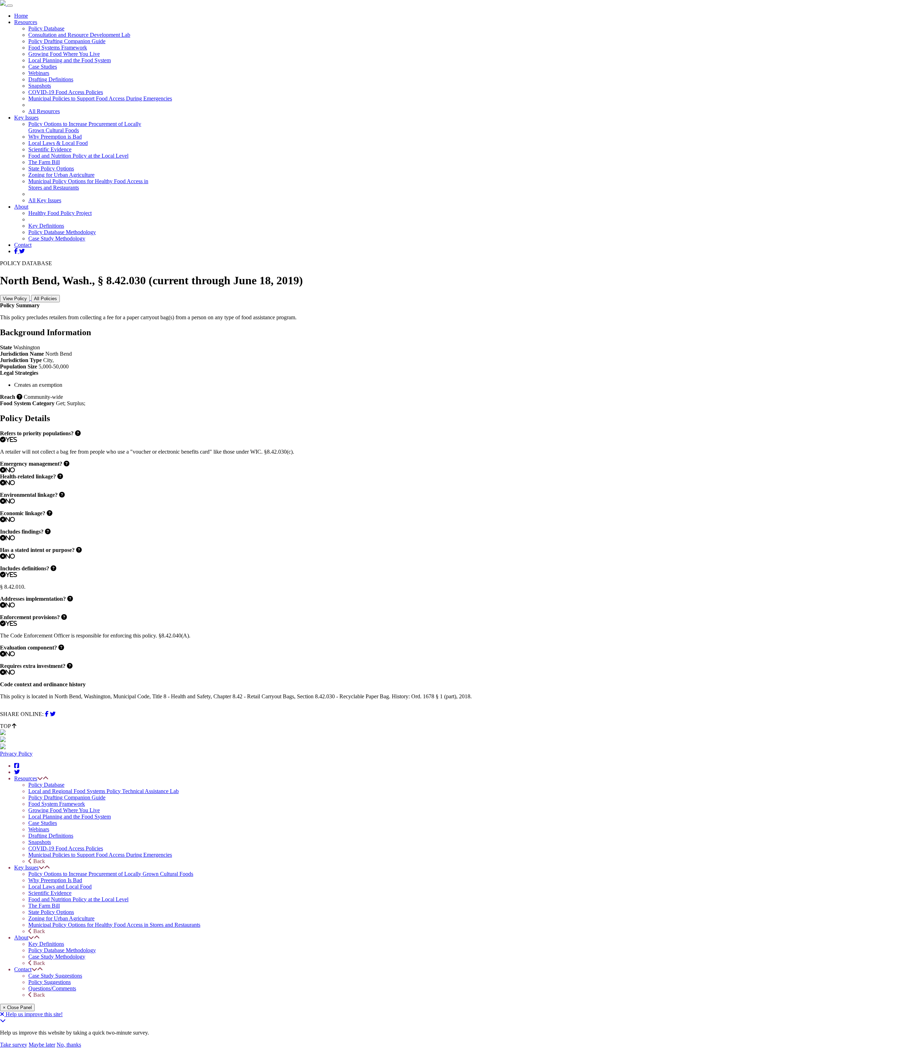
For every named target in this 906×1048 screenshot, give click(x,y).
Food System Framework (56, 804)
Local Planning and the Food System (69, 60)
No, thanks (69, 1045)
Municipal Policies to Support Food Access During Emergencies (100, 98)
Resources (25, 22)
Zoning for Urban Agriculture (61, 175)
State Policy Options (51, 168)
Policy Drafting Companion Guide (66, 41)
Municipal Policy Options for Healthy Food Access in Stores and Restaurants (114, 925)
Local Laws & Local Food (58, 143)
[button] (40, 778)
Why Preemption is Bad (55, 137)
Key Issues (26, 118)
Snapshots (39, 86)
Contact (22, 245)
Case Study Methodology (56, 238)
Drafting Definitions (50, 79)
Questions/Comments (52, 988)
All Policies (45, 298)
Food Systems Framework (57, 48)
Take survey (13, 1045)
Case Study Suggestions (55, 976)
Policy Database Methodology (62, 232)
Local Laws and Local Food (60, 887)
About (21, 207)
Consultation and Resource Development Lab (79, 35)
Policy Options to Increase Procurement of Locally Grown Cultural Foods (110, 874)
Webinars (38, 73)
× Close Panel (17, 1007)
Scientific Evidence (49, 149)
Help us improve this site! (34, 1014)
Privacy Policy (16, 754)
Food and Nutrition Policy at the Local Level (78, 156)
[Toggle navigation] (10, 6)
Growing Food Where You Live (64, 54)
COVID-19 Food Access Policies (65, 92)
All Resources (44, 111)
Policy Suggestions (49, 982)
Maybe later (42, 1045)
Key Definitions (46, 226)
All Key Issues (44, 200)
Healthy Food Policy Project (60, 213)
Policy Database (46, 28)
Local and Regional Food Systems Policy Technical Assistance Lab (103, 791)
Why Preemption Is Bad (55, 880)
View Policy (15, 298)
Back (38, 861)
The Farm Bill (44, 162)
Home (21, 16)
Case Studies (42, 67)
